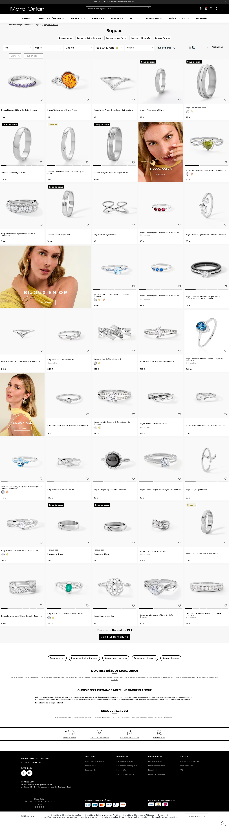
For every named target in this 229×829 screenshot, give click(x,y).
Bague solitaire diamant (89, 38)
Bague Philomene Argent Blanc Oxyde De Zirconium (18, 235)
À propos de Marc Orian (94, 761)
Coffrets (178, 678)
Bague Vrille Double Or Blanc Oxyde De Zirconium (206, 425)
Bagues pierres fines (116, 38)
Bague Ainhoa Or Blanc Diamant (107, 359)
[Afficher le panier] (216, 9)
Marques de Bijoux (202, 678)
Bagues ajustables (71, 678)
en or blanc (121, 699)
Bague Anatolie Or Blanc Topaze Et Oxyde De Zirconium (204, 360)
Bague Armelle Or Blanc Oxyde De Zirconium (19, 551)
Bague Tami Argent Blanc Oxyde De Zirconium (20, 361)
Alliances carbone (168, 678)
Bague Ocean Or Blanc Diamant (153, 551)
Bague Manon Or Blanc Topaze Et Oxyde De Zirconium (111, 295)
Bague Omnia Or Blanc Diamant (60, 490)
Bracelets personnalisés (139, 718)
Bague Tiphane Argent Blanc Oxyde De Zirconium (160, 490)
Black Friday (114, 680)
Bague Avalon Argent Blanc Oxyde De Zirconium (206, 170)
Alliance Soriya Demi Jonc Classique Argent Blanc (65, 172)
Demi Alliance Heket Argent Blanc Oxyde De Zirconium (203, 614)
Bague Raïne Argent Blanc (105, 616)
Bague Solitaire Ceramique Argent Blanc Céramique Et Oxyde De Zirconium (203, 297)
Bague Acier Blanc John (196, 108)
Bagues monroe (130, 678)
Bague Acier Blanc (55, 554)
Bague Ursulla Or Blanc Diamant (60, 360)
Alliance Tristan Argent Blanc (59, 235)
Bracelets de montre (188, 678)
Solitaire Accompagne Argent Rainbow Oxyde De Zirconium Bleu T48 (21, 487)
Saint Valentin (214, 678)
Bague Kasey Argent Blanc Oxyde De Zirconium (159, 233)
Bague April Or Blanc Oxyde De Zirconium (157, 361)
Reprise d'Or (121, 770)
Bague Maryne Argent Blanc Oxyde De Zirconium (67, 425)
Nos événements (155, 761)
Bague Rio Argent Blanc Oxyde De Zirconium (19, 110)
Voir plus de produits (114, 636)
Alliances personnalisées (144, 678)
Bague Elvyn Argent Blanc (196, 490)
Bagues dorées (107, 678)
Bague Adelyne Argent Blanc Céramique (110, 490)
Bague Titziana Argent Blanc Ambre (62, 110)
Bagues (38, 25)
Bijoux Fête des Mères (156, 766)
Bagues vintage (97, 678)
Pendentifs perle (169, 718)
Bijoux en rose (116, 718)
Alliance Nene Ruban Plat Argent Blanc (202, 553)
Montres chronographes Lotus (83, 718)
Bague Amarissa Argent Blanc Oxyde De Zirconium (156, 616)
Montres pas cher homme (102, 718)
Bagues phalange (46, 678)
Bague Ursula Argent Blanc (105, 235)
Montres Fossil (126, 718)
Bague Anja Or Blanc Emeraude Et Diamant (65, 614)
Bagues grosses (118, 678)
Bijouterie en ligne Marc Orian (21, 25)
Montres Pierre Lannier (155, 718)
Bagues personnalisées (32, 678)
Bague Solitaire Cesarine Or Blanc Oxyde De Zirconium (112, 423)
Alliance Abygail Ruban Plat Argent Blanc (111, 173)
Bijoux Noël (152, 770)
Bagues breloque (58, 678)
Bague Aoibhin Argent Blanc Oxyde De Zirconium (206, 235)
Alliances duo (157, 678)
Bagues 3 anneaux (84, 678)
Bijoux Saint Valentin (156, 774)
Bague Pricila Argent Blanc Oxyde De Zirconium (113, 110)
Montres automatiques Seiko (63, 718)
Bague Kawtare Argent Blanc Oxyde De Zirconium (21, 616)
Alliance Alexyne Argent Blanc (152, 110)
